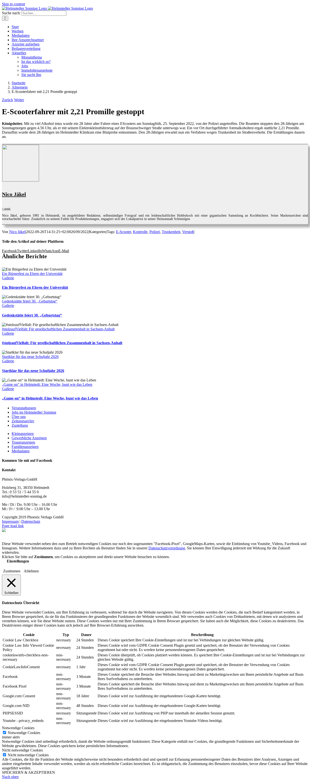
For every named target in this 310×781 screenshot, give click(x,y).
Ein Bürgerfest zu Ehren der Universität (32, 274)
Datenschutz (30, 521)
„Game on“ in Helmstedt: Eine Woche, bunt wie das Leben (47, 384)
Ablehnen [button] (31, 571)
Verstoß (188, 232)
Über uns (19, 417)
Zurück (7, 100)
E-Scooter (123, 232)
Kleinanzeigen (23, 434)
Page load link (13, 526)
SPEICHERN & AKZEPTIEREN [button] (28, 772)
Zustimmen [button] (11, 571)
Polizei (154, 232)
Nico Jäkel (14, 194)
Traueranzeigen (23, 442)
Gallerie (8, 278)
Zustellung (20, 425)
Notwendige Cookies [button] (18, 728)
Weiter (19, 100)
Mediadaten (21, 451)
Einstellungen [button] (18, 561)
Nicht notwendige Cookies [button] (22, 750)
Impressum (10, 521)
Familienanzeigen (25, 447)
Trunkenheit (171, 232)
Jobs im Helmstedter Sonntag (34, 412)
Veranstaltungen (24, 408)
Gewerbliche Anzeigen (29, 438)
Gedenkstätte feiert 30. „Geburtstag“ (29, 301)
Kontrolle (140, 232)
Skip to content (13, 4)
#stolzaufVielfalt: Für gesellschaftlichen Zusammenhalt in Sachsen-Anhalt (58, 329)
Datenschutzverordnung (166, 548)
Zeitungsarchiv (23, 421)
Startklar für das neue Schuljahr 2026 (30, 357)
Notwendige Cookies (24, 733)
